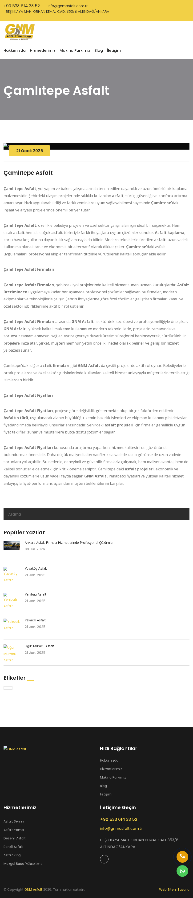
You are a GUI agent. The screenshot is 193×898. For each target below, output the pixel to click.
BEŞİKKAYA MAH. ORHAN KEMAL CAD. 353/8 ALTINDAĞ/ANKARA (57, 11)
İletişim (114, 50)
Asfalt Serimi (14, 821)
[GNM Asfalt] (33, 748)
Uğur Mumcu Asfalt (39, 646)
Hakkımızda (15, 50)
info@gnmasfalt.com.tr (68, 5)
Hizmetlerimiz (42, 50)
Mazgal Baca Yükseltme (23, 863)
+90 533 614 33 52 (22, 6)
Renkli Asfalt (13, 846)
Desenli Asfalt (15, 838)
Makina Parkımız (75, 50)
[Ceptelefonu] (182, 857)
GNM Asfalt (33, 889)
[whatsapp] (182, 871)
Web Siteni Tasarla (174, 889)
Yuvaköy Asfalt (36, 568)
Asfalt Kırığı (12, 855)
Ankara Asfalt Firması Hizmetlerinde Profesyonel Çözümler (69, 542)
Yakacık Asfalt (35, 620)
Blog (98, 50)
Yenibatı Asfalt (35, 594)
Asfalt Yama (14, 829)
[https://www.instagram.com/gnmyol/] (104, 859)
